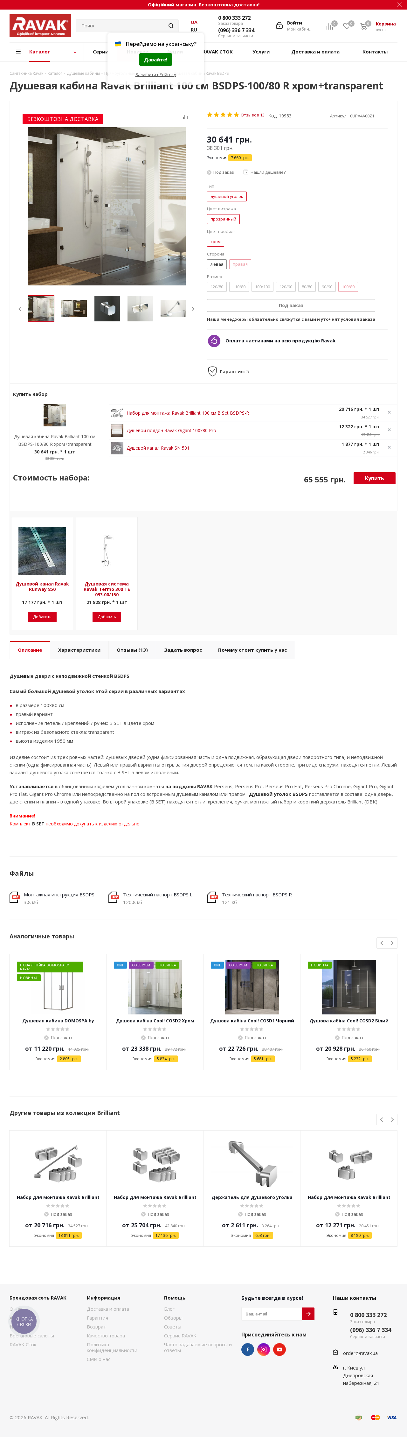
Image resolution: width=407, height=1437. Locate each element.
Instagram (263, 1349)
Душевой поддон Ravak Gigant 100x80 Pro (171, 430)
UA (194, 22)
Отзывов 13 (253, 114)
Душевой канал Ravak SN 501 (158, 448)
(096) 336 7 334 (236, 30)
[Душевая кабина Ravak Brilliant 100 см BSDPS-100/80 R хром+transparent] (107, 206)
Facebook (247, 1349)
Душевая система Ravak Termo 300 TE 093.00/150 (107, 589)
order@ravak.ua (360, 1353)
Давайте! (155, 59)
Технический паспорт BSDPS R (257, 894)
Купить (374, 478)
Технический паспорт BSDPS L (157, 894)
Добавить (42, 617)
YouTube (279, 1349)
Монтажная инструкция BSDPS (59, 894)
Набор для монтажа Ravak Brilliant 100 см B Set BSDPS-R (188, 413)
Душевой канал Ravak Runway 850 (42, 586)
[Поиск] (171, 25)
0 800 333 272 (234, 17)
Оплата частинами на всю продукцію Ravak (280, 340)
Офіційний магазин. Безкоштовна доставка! (203, 4)
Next (192, 308)
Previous (20, 308)
